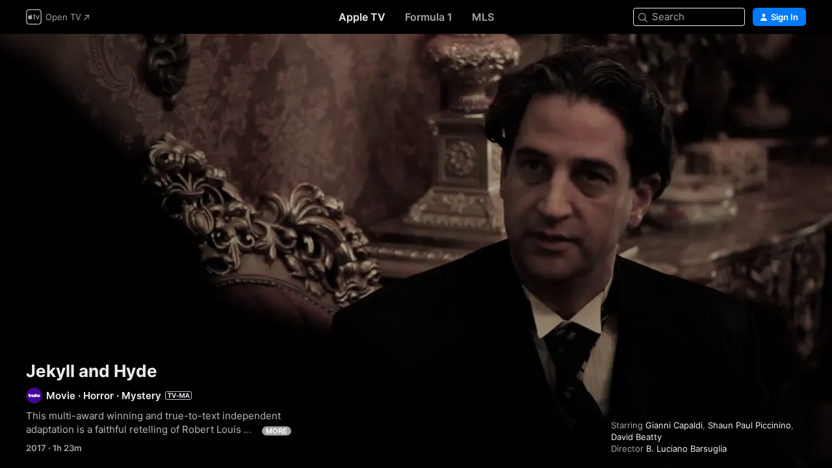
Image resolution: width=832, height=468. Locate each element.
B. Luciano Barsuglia (686, 448)
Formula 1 (428, 16)
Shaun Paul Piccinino (749, 425)
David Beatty (636, 437)
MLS (483, 16)
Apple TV (362, 16)
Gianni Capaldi (674, 425)
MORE (276, 431)
